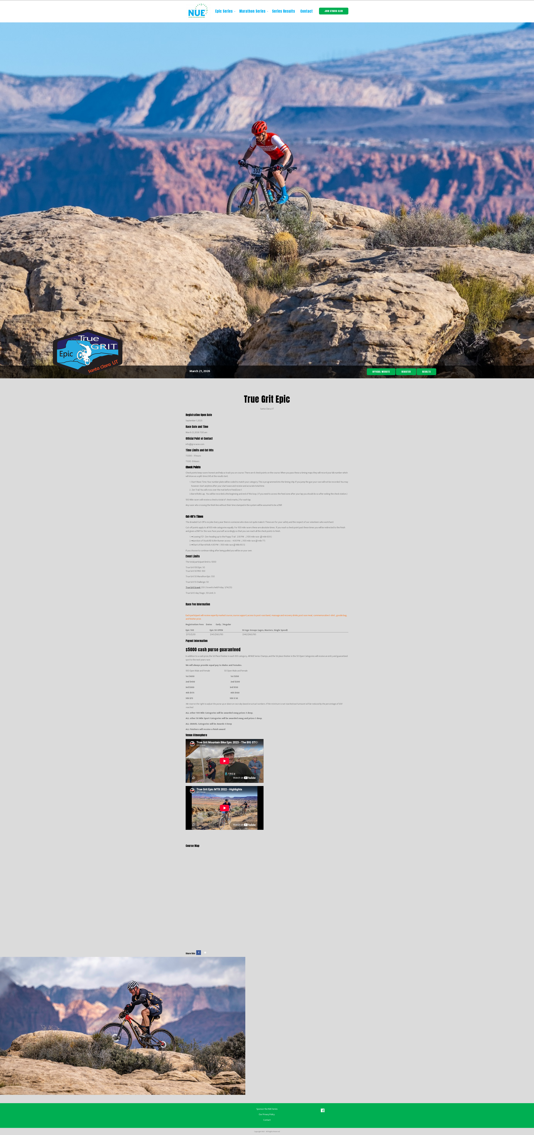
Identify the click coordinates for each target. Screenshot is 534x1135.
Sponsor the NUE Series (267, 1109)
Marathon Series (253, 11)
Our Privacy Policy (267, 1114)
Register (406, 371)
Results (426, 371)
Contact (306, 11)
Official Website (381, 371)
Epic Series (224, 11)
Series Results (283, 11)
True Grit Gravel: (193, 587)
